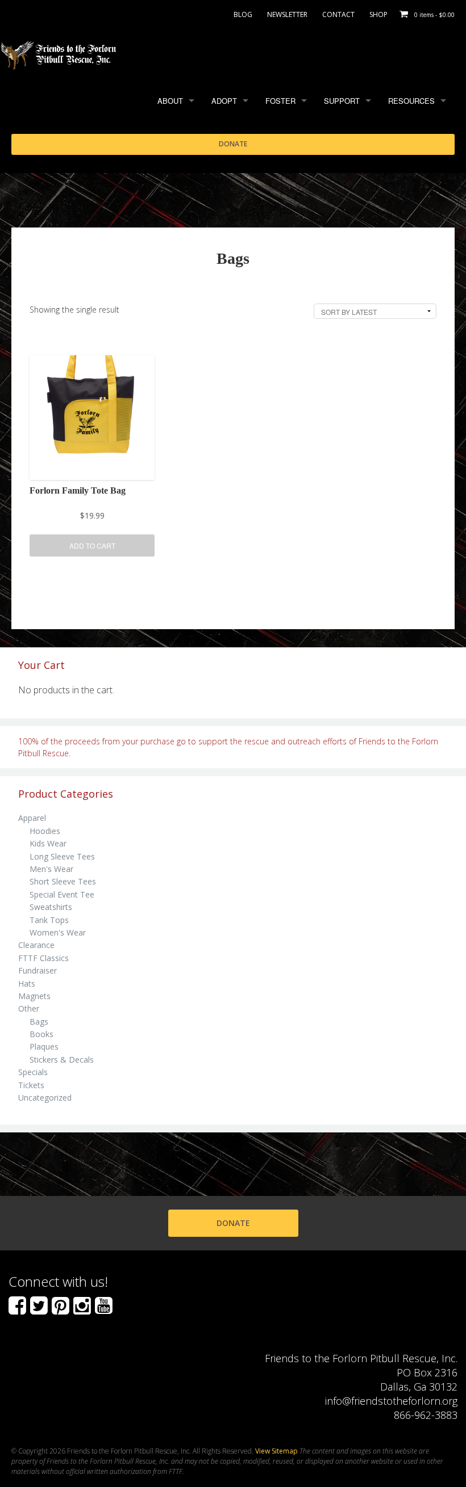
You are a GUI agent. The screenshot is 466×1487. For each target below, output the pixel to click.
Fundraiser (37, 970)
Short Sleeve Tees (63, 881)
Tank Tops (49, 920)
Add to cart (92, 545)
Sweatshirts (51, 907)
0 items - (434, 15)
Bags (39, 1021)
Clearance (36, 945)
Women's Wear (58, 932)
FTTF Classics (43, 958)
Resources (411, 100)
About (170, 100)
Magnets (34, 996)
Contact (338, 14)
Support (342, 100)
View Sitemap (276, 1451)
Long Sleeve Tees (62, 856)
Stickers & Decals (62, 1059)
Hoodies (45, 830)
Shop (378, 14)
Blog (243, 14)
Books (41, 1034)
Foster (280, 100)
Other (28, 1008)
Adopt (224, 100)
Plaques (44, 1046)
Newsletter (287, 14)
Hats (26, 983)
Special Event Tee (62, 894)
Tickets (31, 1085)
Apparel (32, 817)
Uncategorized (45, 1097)
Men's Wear (51, 868)
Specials (33, 1072)
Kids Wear (48, 843)
